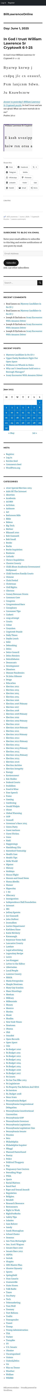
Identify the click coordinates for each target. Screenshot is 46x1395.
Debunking (11, 645)
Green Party (12, 827)
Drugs (9, 679)
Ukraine (10, 1350)
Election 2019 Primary (16, 721)
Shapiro (10, 1261)
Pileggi (9, 1148)
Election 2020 (12, 724)
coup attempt (12, 618)
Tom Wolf (11, 1306)
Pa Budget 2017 (13, 1073)
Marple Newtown (14, 984)
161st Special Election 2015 (19, 488)
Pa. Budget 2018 (13, 1094)
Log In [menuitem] (3, 3)
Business (10, 553)
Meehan (10, 994)
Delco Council (12, 652)
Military (10, 998)
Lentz (9, 957)
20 (28, 417)
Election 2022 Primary (17, 741)
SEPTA (9, 1254)
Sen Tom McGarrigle (16, 1241)
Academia (10, 498)
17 (12, 417)
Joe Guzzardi (12, 916)
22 (39, 417)
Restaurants (12, 1207)
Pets (8, 1138)
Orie (8, 1046)
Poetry (9, 1155)
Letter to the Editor (15, 964)
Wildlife (9, 1378)
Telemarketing (13, 1302)
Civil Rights (11, 587)
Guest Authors (13, 830)
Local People (12, 970)
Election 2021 (12, 731)
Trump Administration (17, 1330)
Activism (10, 505)
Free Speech (12, 792)
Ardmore (10, 508)
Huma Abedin (12, 881)
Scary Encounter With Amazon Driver (24, 375)
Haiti (8, 840)
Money (9, 1005)
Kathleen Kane (13, 929)
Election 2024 (12, 751)
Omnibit (10, 1035)
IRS (7, 909)
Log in (9, 457)
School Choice (13, 1234)
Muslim (9, 1018)
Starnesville (12, 1282)
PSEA (8, 1176)
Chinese (10, 577)
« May (11, 433)
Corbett (9, 614)
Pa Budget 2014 (13, 1063)
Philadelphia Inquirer (16, 1145)
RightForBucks (13, 1213)
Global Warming (14, 813)
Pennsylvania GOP (15, 1118)
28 (34, 423)
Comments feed (13, 464)
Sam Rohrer (12, 1224)
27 (28, 423)
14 (34, 412)
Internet (10, 905)
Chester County (13, 563)
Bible (8, 519)
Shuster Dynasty (14, 1268)
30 (6, 428)
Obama (9, 1029)
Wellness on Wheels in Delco (20, 365)
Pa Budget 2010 (13, 1049)
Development (12, 666)
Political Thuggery (15, 1162)
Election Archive (14, 765)
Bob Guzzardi (12, 536)
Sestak (9, 1258)
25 (17, 423)
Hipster (9, 864)
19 (23, 417)
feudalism (11, 786)
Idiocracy (10, 895)
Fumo (9, 796)
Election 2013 (12, 690)
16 (6, 417)
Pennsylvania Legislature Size (20, 1128)
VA (7, 1364)
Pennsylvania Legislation (18, 1124)
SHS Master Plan (14, 1265)
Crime (9, 625)
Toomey (10, 1309)
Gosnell (9, 820)
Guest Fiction (12, 833)
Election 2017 (12, 707)
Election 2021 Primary (16, 734)
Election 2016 (12, 700)
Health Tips (11, 857)
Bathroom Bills (13, 515)
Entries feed (12, 461)
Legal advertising (14, 950)
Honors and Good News (17, 878)
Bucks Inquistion (14, 549)
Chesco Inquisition (15, 560)
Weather (10, 1371)
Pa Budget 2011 (13, 1053)
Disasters (10, 669)
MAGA (9, 977)
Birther (9, 529)
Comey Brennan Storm (17, 594)
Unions (9, 1357)
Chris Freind (12, 580)
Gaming (10, 799)
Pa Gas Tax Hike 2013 (16, 1080)
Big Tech (10, 525)
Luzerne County (13, 974)
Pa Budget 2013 (13, 1059)
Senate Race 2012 (14, 1251)
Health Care (11, 854)
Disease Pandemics (15, 673)
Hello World (12, 861)
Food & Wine (12, 789)
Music (9, 1015)
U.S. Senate (11, 1347)
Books (9, 543)
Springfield (11, 1275)
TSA (8, 1333)
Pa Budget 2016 (13, 1070)
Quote (9, 1179)
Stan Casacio (12, 1278)
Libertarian (11, 967)
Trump (9, 1326)
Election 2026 (13, 762)
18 (17, 417)
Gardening (11, 803)
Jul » (35, 433)
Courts (9, 621)
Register (10, 454)
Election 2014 (12, 693)
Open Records (12, 1039)
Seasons (10, 1237)
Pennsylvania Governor (17, 1121)
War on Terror (13, 1367)
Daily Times (11, 635)
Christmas (11, 584)
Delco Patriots (13, 655)
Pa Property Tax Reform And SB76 (22, 1087)
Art (7, 512)
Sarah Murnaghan (15, 1230)
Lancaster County (14, 943)
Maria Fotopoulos (14, 981)
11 (17, 412)
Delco (8, 649)
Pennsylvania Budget (16, 1100)
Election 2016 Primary (16, 703)
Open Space (11, 1042)
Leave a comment (18, 219)
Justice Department (15, 926)
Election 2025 (12, 758)
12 (23, 412)
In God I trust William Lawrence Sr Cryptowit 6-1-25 (22, 43)
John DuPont (12, 919)
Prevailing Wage (14, 1172)
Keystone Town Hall (16, 940)
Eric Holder (11, 779)
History (9, 868)
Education (11, 683)
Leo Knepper (12, 960)
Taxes (9, 1292)
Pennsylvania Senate (16, 1131)
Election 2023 (12, 744)
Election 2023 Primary (16, 748)
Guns (8, 837)
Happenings (12, 844)
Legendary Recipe (14, 953)
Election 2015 (12, 697)
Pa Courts (10, 1076)
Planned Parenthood (16, 1152)
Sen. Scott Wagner (15, 1244)
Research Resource (15, 1203)
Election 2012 (12, 686)
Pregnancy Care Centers (17, 1169)
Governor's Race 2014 (16, 823)
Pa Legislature (13, 1083)
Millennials (11, 1001)
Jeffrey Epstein (13, 912)
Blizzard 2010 (12, 532)
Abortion (10, 495)
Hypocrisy (11, 888)
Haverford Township (16, 851)
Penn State (11, 1097)
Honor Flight (12, 875)
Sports (9, 1272)
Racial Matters (13, 1183)
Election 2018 (12, 710)
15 (40, 412)
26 (23, 423)
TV (7, 1343)
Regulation (11, 1193)
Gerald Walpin (13, 806)
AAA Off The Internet (16, 491)
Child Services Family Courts (19, 573)
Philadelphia (12, 1141)
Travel (9, 1323)
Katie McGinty (13, 933)
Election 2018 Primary (16, 714)
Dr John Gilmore (14, 676)
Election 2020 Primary (17, 727)
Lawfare (10, 946)
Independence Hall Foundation (21, 902)
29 (39, 423)
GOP (8, 816)
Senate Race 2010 (14, 1248)
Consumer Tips (13, 611)
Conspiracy (11, 608)
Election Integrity (14, 768)
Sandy (9, 1227)
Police (9, 1159)
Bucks (9, 546)
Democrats (11, 662)
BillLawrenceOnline (18, 14)
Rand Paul (11, 1186)
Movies (9, 1011)
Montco (10, 1008)
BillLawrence (12, 217)
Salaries (10, 1220)
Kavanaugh (11, 936)
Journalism (11, 922)
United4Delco (12, 1361)
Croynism (10, 628)
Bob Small (11, 539)
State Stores (12, 1285)
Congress (10, 601)
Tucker (9, 1337)
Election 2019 (12, 717)
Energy (9, 772)
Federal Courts (13, 782)
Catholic (10, 556)
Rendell (9, 1200)
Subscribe (11, 263)
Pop (8, 1165)
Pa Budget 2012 (13, 1056)
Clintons (10, 590)
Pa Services (11, 1090)
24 (12, 423)
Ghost (9, 809)
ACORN (9, 501)
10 (12, 412)
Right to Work (13, 1210)
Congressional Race (15, 604)
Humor (9, 885)
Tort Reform (12, 1313)
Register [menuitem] (11, 3)
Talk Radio (11, 1289)
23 (6, 423)
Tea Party (10, 1296)
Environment (12, 775)
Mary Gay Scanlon (15, 987)
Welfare (9, 1374)
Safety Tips (11, 1217)
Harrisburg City (13, 847)
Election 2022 (12, 738)
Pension (10, 1135)
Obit (8, 1032)
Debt (8, 642)
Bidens (9, 522)
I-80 (8, 892)
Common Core (13, 597)
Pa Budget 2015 (13, 1066)
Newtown (10, 1025)
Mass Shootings (14, 991)
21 (34, 417)
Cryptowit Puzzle (14, 632)
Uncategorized (13, 1354)
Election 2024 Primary (17, 755)
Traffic (9, 1316)
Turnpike (10, 1340)
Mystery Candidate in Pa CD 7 (20, 355)
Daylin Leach (12, 638)
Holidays (10, 871)
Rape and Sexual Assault (18, 1189)
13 (29, 412)
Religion (10, 1196)
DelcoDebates (12, 659)
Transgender (12, 1319)
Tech (8, 1299)
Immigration (12, 898)
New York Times (14, 1022)
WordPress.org (13, 468)
